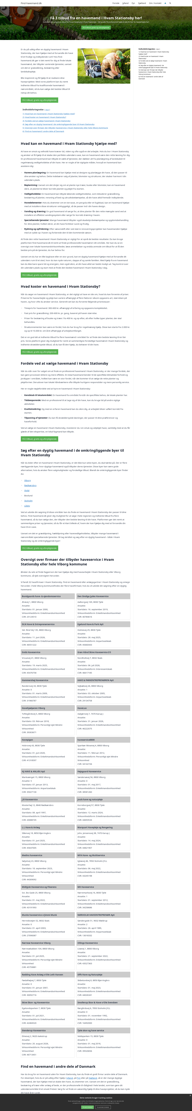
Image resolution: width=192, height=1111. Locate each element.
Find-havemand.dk (31, 3)
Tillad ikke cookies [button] (103, 1107)
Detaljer (117, 1103)
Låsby (27, 505)
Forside (115, 3)
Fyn (133, 3)
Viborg (27, 480)
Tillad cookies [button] (87, 1107)
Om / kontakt (155, 3)
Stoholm (28, 500)
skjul (47, 110)
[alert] (96, 1102)
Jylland (125, 3)
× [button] (190, 1095)
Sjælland (142, 3)
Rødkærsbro (30, 485)
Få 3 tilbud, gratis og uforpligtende (96, 27)
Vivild (26, 490)
